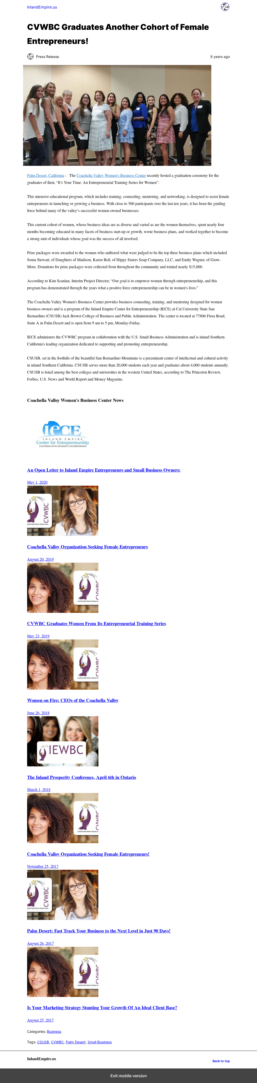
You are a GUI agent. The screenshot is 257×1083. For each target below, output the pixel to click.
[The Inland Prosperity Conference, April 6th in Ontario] (62, 764)
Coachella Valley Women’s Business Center (111, 175)
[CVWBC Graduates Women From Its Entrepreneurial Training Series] (62, 611)
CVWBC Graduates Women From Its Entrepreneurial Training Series (96, 623)
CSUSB (43, 1042)
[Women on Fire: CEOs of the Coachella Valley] (62, 688)
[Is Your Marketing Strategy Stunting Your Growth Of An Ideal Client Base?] (62, 995)
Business (54, 1031)
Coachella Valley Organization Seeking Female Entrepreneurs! (88, 853)
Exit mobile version (128, 1075)
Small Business (100, 1042)
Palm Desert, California (45, 175)
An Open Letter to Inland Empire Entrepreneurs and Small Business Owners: (103, 469)
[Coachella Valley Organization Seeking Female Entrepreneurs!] (62, 841)
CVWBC (57, 1042)
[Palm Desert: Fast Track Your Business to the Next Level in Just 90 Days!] (62, 918)
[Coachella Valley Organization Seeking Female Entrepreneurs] (62, 534)
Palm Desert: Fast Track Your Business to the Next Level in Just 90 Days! (98, 930)
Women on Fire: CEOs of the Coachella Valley (72, 700)
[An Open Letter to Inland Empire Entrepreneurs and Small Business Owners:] (62, 457)
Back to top (221, 1061)
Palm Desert (76, 1042)
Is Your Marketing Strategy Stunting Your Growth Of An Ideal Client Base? (102, 1007)
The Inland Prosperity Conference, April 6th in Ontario (81, 777)
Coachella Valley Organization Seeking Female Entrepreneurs (87, 546)
